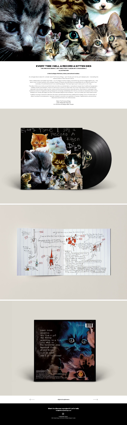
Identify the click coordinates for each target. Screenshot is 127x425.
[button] (123, 4)
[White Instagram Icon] (63, 414)
